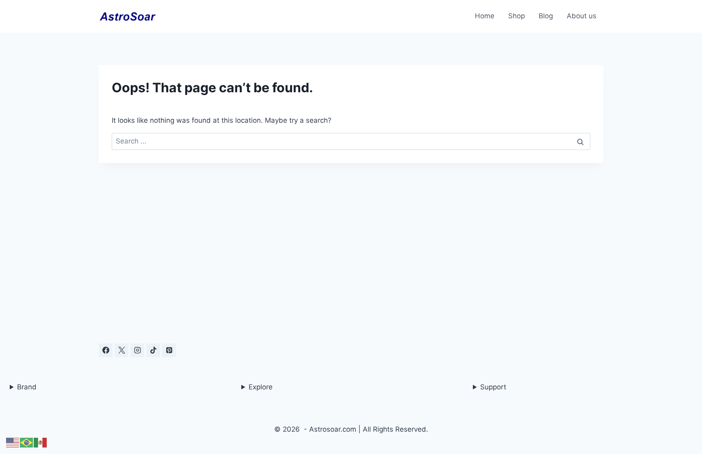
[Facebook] (106, 350)
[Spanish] (41, 442)
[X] (121, 350)
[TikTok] (153, 350)
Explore (261, 387)
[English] (13, 442)
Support (493, 387)
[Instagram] (137, 350)
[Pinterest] (169, 350)
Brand (27, 387)
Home (484, 16)
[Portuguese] (27, 442)
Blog (546, 16)
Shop (516, 16)
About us (581, 16)
